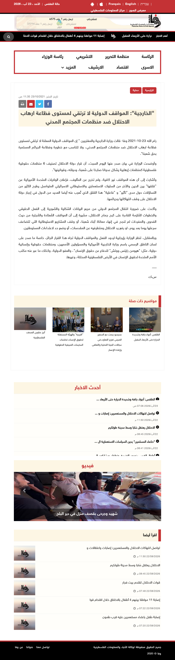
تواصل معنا (43, 647)
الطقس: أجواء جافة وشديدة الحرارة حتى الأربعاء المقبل (146, 337)
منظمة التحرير (117, 56)
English (130, 4)
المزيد (71, 67)
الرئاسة (148, 56)
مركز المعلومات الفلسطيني (108, 10)
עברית (144, 4)
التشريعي (84, 56)
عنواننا (29, 647)
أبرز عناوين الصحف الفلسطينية (35, 335)
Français (115, 4)
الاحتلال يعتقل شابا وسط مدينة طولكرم (131, 428)
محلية (136, 90)
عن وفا (19, 647)
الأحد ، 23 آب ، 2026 (27, 4)
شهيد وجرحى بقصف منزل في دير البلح (87, 514)
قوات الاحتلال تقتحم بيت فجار (141, 583)
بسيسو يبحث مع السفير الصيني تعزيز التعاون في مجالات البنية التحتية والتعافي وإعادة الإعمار (107, 342)
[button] (25, 490)
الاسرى (147, 67)
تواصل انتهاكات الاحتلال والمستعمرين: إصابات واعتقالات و (123, 548)
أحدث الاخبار (87, 388)
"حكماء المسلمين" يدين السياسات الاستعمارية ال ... (125, 442)
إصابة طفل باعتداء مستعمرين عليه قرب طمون (131, 617)
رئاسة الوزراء (52, 56)
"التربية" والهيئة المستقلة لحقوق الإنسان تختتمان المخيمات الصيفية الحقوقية (69, 339)
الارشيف (96, 67)
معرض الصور (137, 10)
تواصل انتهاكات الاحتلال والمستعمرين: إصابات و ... (125, 413)
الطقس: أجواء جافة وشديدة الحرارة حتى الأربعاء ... (125, 399)
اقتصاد (122, 67)
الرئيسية (149, 90)
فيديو (88, 466)
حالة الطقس (52, 4)
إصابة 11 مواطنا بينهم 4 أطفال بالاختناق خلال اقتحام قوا (125, 600)
